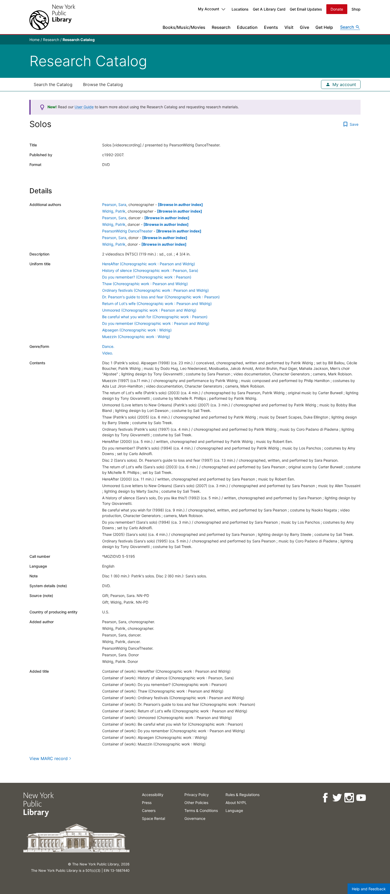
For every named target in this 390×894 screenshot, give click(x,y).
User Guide (84, 107)
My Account (208, 9)
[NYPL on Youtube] (361, 798)
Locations (240, 9)
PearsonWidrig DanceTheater (127, 231)
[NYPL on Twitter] (337, 798)
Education (247, 27)
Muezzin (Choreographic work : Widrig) (136, 336)
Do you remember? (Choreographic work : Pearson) (146, 277)
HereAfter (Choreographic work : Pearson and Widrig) (148, 264)
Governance (194, 818)
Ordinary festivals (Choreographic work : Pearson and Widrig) (155, 290)
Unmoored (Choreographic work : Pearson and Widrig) (149, 310)
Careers (148, 810)
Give (304, 27)
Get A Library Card (269, 9)
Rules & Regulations (242, 794)
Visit (288, 27)
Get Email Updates (306, 9)
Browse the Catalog (103, 84)
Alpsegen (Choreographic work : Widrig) (137, 330)
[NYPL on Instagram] (349, 798)
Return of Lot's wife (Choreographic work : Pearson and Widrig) (157, 303)
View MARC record (48, 758)
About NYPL (236, 802)
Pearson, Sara (114, 204)
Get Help (324, 27)
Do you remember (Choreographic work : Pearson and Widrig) (155, 323)
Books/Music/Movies (184, 27)
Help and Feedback (369, 889)
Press (146, 802)
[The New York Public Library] (52, 17)
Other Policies (196, 802)
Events (271, 27)
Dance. (108, 346)
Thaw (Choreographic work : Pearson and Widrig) (145, 283)
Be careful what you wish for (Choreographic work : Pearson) (154, 317)
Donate (337, 9)
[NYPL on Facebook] (325, 798)
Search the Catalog (53, 84)
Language (234, 810)
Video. (107, 353)
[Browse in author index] (180, 204)
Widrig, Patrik (113, 211)
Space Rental (153, 818)
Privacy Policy (196, 794)
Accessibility (152, 794)
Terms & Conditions (201, 810)
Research (221, 27)
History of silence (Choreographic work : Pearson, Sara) (150, 270)
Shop (356, 9)
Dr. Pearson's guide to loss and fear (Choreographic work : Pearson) (161, 297)
